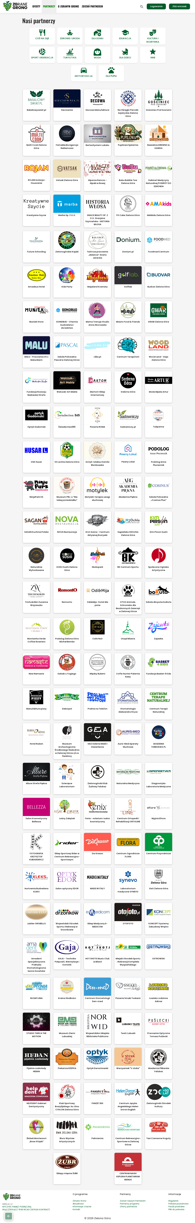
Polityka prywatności (178, 1203)
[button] (42, 36)
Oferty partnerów (128, 1206)
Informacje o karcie (82, 1206)
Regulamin (173, 1201)
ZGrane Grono (79, 1201)
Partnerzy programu (129, 1203)
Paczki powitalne (176, 1206)
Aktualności (78, 1203)
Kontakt (76, 1209)
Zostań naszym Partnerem (133, 1201)
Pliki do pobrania (176, 1209)
